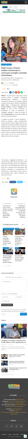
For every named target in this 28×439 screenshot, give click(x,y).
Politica (4, 64)
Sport (16, 228)
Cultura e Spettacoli (8, 228)
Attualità (5, 248)
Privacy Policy (14, 293)
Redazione (4, 434)
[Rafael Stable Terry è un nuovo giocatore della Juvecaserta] (20, 250)
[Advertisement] (14, 25)
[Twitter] (16, 426)
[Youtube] (21, 426)
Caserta (9, 64)
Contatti (10, 434)
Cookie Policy (23, 434)
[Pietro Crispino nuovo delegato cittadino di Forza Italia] (4, 356)
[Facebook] (7, 426)
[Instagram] (11, 426)
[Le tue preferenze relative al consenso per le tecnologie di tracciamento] (25, 436)
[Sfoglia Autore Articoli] (14, 192)
